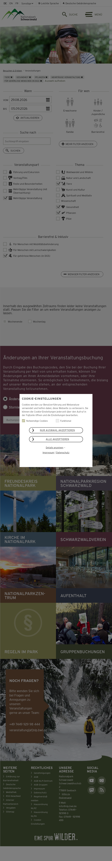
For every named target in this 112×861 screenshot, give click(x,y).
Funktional (65, 420)
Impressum (48, 452)
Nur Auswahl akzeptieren (57, 430)
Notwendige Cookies (37, 420)
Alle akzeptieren (57, 439)
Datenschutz (62, 452)
